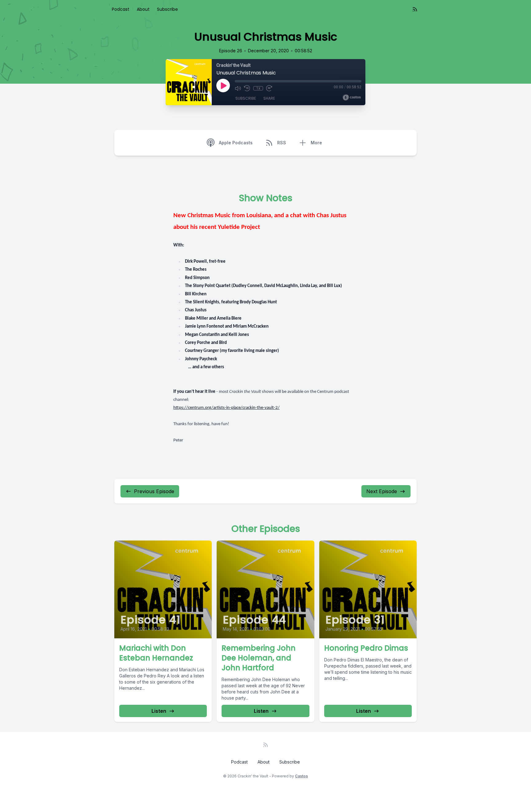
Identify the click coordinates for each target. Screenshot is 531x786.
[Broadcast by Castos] (352, 97)
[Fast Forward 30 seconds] (269, 88)
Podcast (120, 9)
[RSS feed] (414, 9)
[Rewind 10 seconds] (247, 88)
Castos (301, 776)
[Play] (223, 85)
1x (258, 88)
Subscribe (167, 9)
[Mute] (238, 88)
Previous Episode (154, 491)
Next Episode (381, 491)
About (143, 9)
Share (269, 98)
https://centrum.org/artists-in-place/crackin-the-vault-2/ (226, 407)
